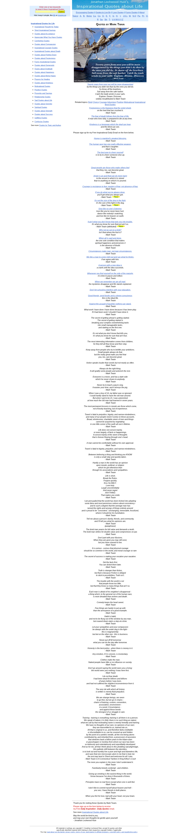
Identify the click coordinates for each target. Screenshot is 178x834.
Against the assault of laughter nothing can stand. (110, 304)
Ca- (94, 16)
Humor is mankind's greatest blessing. (110, 138)
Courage (103, 102)
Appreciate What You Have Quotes (48, 37)
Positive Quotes (41, 90)
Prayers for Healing (42, 79)
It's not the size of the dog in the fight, (110, 200)
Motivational (129, 102)
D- (103, 16)
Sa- (101, 19)
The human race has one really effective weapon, (110, 144)
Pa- (139, 16)
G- (113, 16)
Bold (90, 102)
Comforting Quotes (42, 41)
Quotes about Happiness (44, 72)
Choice (96, 102)
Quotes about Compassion (45, 44)
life (54, 15)
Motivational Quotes (42, 86)
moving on (62, 15)
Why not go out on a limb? (110, 230)
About (141, 12)
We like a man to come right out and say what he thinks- (110, 257)
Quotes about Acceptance (45, 34)
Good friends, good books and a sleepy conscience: (110, 296)
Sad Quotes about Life (43, 100)
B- (84, 16)
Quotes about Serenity (43, 104)
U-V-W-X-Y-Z (117, 19)
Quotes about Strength (43, 111)
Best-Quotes (110, 105)
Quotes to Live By (103, 12)
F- (110, 16)
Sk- (105, 19)
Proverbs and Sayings (43, 93)
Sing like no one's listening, (110, 209)
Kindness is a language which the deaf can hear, (110, 124)
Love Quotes (118, 12)
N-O (134, 16)
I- (120, 16)
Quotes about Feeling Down (45, 55)
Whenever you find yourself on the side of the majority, (110, 273)
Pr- (143, 16)
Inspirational (140, 102)
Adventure (111, 102)
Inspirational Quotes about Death (47, 51)
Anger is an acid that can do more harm (110, 176)
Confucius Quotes (42, 122)
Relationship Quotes (42, 97)
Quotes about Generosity (44, 65)
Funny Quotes (131, 12)
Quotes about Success (44, 114)
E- (107, 16)
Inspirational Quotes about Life (95, 812)
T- (110, 19)
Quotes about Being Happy (45, 76)
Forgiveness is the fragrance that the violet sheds (110, 108)
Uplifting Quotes (41, 118)
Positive (120, 102)
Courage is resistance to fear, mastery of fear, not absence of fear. (110, 186)
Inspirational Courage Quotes (46, 48)
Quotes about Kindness (44, 83)
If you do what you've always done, (110, 192)
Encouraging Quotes (85, 12)
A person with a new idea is (110, 265)
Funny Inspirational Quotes (45, 62)
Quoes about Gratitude (43, 69)
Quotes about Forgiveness (45, 58)
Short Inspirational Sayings (45, 30)
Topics (75, 16)
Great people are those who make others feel (110, 168)
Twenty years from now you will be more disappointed (110, 84)
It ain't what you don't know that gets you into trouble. (110, 222)
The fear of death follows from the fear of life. (110, 116)
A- (81, 16)
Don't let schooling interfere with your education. (110, 290)
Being (89, 16)
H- (117, 16)
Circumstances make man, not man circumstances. (110, 251)
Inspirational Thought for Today (47, 27)
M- (130, 16)
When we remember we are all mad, (110, 282)
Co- (99, 16)
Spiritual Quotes (41, 107)
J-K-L (125, 16)
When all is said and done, (110, 238)
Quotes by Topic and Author (50, 125)
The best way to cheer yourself (110, 152)
